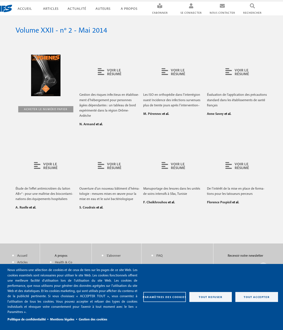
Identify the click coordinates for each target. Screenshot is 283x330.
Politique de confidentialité (26, 319)
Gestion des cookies (93, 319)
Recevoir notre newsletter (245, 255)
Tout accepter (257, 297)
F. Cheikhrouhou (155, 202)
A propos (129, 8)
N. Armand (87, 124)
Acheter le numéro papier (45, 109)
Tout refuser (210, 297)
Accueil (25, 8)
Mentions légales (62, 319)
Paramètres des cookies (164, 297)
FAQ (159, 255)
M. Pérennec (152, 114)
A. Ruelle (22, 207)
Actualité (77, 8)
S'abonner (160, 13)
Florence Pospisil (219, 202)
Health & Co (63, 262)
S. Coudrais (87, 207)
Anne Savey (215, 114)
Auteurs (103, 8)
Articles (22, 262)
